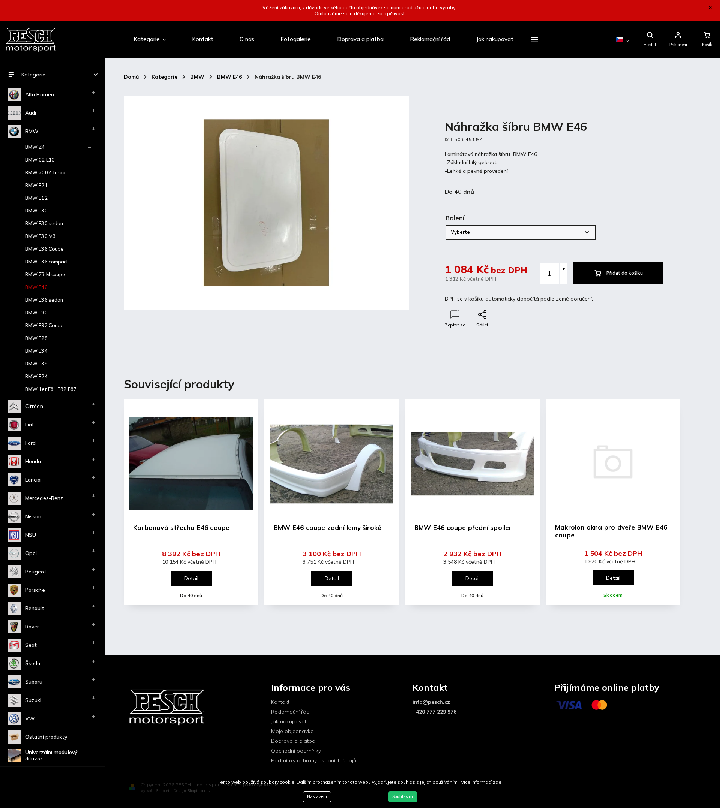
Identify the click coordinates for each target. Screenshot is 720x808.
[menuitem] (149, 39)
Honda (33, 461)
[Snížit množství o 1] (563, 278)
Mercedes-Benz (44, 498)
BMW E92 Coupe (44, 325)
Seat (31, 645)
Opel (31, 553)
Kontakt (280, 702)
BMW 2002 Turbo (45, 172)
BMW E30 (36, 211)
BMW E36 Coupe (44, 249)
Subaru (34, 681)
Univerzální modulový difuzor (51, 755)
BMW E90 (36, 313)
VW (30, 718)
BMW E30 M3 (40, 236)
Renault (34, 608)
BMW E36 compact (46, 262)
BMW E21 (36, 185)
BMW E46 (36, 287)
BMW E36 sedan (44, 300)
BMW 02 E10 (40, 160)
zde (497, 782)
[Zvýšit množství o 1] (563, 268)
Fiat (29, 424)
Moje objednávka (292, 731)
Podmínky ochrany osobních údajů (313, 760)
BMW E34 (36, 351)
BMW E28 (36, 338)
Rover (32, 626)
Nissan (33, 516)
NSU (30, 534)
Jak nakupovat (288, 721)
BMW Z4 (35, 147)
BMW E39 (36, 364)
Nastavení (317, 796)
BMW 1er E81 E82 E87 (50, 389)
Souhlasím (402, 796)
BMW (32, 131)
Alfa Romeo (39, 94)
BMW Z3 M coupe (45, 274)
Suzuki (33, 700)
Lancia (33, 479)
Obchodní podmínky (296, 750)
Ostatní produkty (46, 736)
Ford (30, 443)
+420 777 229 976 (434, 711)
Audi (30, 112)
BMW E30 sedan (44, 223)
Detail (191, 578)
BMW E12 (36, 198)
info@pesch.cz (431, 702)
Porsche (35, 590)
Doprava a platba (293, 741)
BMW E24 (36, 376)
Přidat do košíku (624, 273)
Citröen (34, 406)
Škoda (32, 663)
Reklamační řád (290, 711)
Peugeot (35, 571)
